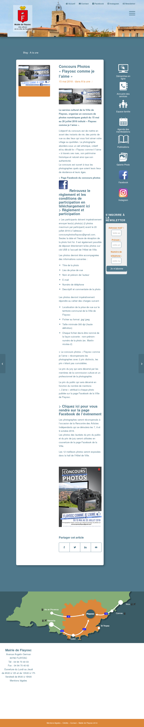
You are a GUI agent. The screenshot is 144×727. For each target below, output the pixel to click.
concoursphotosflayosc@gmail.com (77, 234)
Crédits (65, 723)
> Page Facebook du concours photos (80, 177)
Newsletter (130, 3)
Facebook (99, 3)
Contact (85, 3)
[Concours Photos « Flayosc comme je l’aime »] (34, 81)
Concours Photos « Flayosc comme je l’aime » (76, 71)
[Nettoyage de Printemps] (2, 363)
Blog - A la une (30, 52)
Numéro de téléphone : (116, 253)
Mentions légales (18, 680)
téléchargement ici (74, 205)
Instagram (114, 3)
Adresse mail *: (116, 227)
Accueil (71, 3)
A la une (85, 81)
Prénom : (116, 239)
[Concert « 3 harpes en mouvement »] (141, 363)
